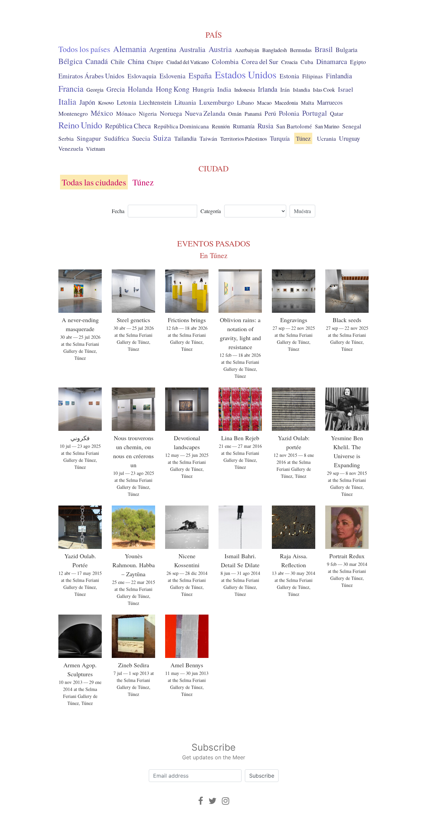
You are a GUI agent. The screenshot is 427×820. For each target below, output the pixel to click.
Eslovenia (172, 75)
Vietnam (95, 148)
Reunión (221, 126)
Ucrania (326, 138)
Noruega (171, 113)
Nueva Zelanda (205, 113)
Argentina (162, 49)
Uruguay (349, 138)
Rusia (265, 125)
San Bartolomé (294, 126)
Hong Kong (172, 89)
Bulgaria (346, 49)
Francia (70, 88)
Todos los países (84, 49)
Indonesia (244, 89)
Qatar (336, 113)
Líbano (245, 102)
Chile (118, 61)
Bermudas (301, 50)
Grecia (115, 89)
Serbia (66, 138)
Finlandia (339, 75)
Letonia (126, 102)
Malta (307, 102)
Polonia (289, 113)
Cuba (307, 62)
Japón (87, 102)
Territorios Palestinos (243, 138)
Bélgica (70, 61)
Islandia (301, 89)
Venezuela (70, 148)
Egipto (358, 62)
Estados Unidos (246, 74)
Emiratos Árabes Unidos (91, 75)
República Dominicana (181, 126)
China (136, 61)
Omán (235, 113)
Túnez (303, 138)
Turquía (280, 138)
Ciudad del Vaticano (187, 62)
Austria (220, 49)
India (224, 89)
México (102, 113)
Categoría (210, 210)
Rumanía (244, 126)
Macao (264, 102)
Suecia (141, 138)
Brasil (324, 49)
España (200, 75)
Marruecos (330, 102)
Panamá (253, 113)
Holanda (140, 89)
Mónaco (126, 113)
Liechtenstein (155, 102)
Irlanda (267, 89)
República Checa (128, 125)
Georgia (94, 89)
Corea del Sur (260, 61)
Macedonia (286, 102)
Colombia (225, 61)
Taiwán (208, 138)
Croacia (289, 62)
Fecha (118, 210)
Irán (285, 89)
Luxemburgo (216, 102)
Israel (345, 89)
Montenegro (73, 113)
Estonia (289, 75)
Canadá (96, 61)
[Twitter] (212, 801)
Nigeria (148, 113)
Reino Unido (80, 125)
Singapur (89, 138)
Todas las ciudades (94, 182)
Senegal (351, 126)
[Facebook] (200, 801)
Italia (67, 101)
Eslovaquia (141, 76)
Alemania (129, 48)
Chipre (155, 62)
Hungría (203, 89)
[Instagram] (225, 801)
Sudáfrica (116, 138)
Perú (270, 113)
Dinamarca (331, 61)
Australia (192, 49)
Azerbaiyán (247, 50)
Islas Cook (324, 89)
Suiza (162, 137)
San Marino (327, 126)
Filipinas (312, 76)
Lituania (185, 102)
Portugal (314, 113)
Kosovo (106, 102)
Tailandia (185, 138)
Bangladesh (274, 50)
